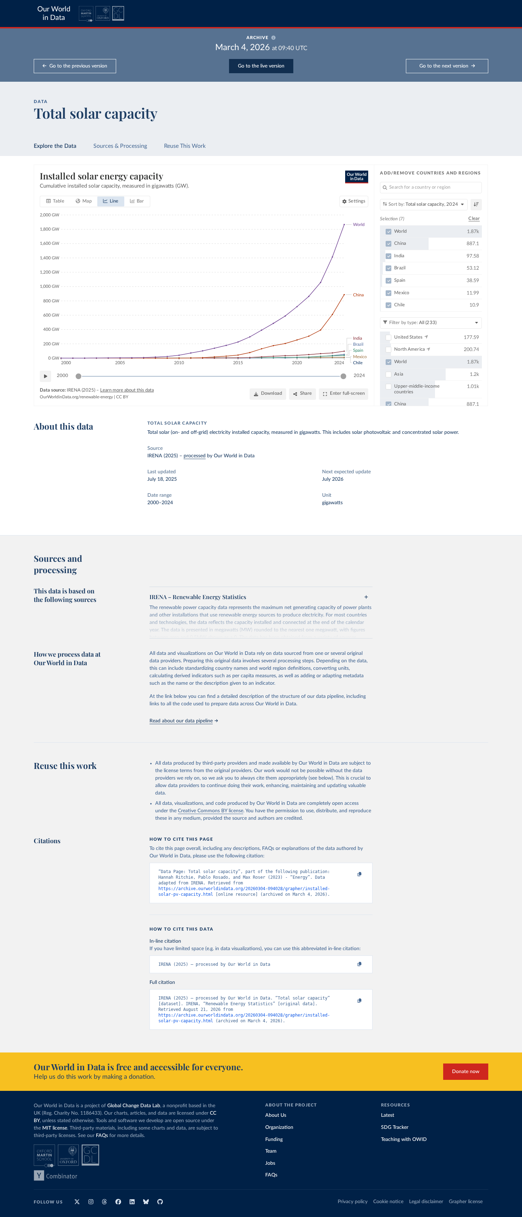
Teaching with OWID (404, 1139)
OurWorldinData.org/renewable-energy (76, 397)
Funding (274, 1139)
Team (271, 1151)
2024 (359, 375)
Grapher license (466, 1201)
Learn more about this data (127, 390)
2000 (62, 375)
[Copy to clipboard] (352, 874)
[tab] (55, 201)
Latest (387, 1115)
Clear (474, 218)
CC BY (122, 397)
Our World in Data (53, 13)
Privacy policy (353, 1201)
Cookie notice (388, 1201)
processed (195, 455)
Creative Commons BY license (210, 810)
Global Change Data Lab (133, 1105)
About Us (275, 1115)
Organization (279, 1127)
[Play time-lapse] (45, 376)
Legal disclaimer (426, 1201)
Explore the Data (55, 146)
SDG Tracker (394, 1127)
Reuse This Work (185, 146)
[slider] (78, 376)
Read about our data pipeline (181, 720)
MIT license (54, 1128)
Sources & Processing (120, 146)
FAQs (102, 1135)
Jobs (270, 1163)
